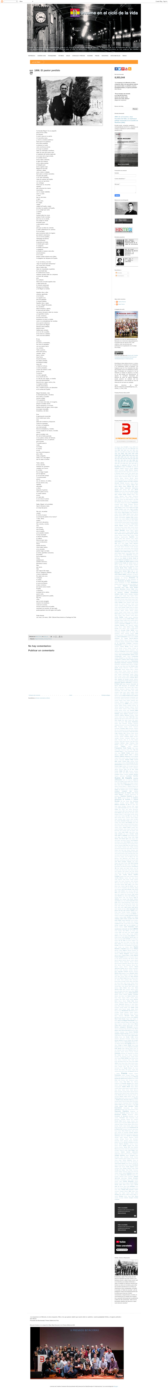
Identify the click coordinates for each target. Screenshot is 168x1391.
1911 (119, 450)
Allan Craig (130, 489)
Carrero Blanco (134, 615)
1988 (135, 463)
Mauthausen (125, 1010)
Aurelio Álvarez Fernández (123, 546)
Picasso (130, 1068)
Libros (135, 929)
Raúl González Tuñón (131, 1106)
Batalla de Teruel (134, 561)
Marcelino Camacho (123, 971)
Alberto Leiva (131, 476)
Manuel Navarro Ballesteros (121, 963)
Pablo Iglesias (118, 1048)
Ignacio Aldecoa (126, 797)
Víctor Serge (118, 1189)
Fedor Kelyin (125, 716)
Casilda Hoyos (126, 620)
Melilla (121, 1014)
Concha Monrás (118, 648)
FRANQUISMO (52, 55)
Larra (133, 917)
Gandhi (132, 756)
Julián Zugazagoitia (130, 908)
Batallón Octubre (118, 566)
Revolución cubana (133, 1114)
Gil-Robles (135, 767)
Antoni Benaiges (118, 520)
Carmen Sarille (131, 613)
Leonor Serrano (134, 920)
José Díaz (125, 845)
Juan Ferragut (118, 889)
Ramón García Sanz (133, 1096)
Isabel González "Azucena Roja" (126, 806)
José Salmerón (118, 871)
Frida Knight (117, 749)
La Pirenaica (121, 915)
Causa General (134, 623)
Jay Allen (127, 815)
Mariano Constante (133, 994)
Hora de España (126, 793)
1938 (123, 455)
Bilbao (129, 571)
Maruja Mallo (130, 1001)
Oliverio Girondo (120, 1043)
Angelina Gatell (129, 517)
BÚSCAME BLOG (115, 55)
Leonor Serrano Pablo (120, 922)
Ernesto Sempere (127, 705)
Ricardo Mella (118, 1121)
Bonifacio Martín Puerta (120, 584)
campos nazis (119, 594)
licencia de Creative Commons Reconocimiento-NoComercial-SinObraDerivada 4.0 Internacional (126, 357)
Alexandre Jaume (129, 483)
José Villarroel (118, 873)
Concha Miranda (134, 646)
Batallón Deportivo (133, 564)
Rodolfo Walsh (130, 1125)
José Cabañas (134, 842)
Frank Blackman (133, 746)
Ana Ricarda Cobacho (120, 502)
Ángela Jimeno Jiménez (124, 515)
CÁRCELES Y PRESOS (78, 55)
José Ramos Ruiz (123, 869)
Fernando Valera (124, 728)
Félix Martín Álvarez (127, 720)
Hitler (130, 791)
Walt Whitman (122, 1194)
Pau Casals (118, 1055)
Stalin (136, 1150)
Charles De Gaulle (130, 631)
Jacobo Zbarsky (118, 811)
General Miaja (129, 759)
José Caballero (127, 842)
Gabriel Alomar (131, 751)
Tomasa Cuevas (127, 1168)
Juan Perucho (129, 897)
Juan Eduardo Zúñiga (132, 887)
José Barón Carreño (125, 840)
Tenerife (131, 1157)
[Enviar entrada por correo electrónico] (51, 636)
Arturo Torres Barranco (131, 543)
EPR (126, 703)
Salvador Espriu (119, 1137)
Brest (131, 584)
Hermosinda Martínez (133, 788)
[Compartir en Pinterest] (62, 637)
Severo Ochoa (118, 1145)
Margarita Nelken (134, 973)
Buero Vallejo (125, 587)
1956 (129, 458)
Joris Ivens (126, 833)
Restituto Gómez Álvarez (132, 1112)
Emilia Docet (131, 690)
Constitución (122, 651)
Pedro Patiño (131, 1059)
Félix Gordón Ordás (133, 718)
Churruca (125, 635)
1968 (116, 461)
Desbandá (135, 662)
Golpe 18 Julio (123, 771)
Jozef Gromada (134, 881)
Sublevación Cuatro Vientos (121, 1153)
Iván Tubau (122, 809)
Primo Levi (117, 1080)
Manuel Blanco (118, 955)
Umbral (124, 1173)
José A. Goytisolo (122, 835)
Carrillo (116, 617)
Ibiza (116, 797)
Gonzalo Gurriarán (133, 771)
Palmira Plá (135, 1050)
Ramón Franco (123, 1096)
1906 (131, 448)
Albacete (133, 474)
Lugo (134, 937)
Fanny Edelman (124, 713)
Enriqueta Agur (134, 700)
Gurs (119, 781)
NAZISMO (90, 55)
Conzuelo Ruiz (122, 653)
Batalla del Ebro (118, 563)
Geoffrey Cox (125, 766)
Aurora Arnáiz (127, 548)
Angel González (134, 509)
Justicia (132, 910)
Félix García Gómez (124, 718)
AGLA (124, 471)
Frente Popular (127, 748)
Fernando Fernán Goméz (125, 726)
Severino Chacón (134, 1143)
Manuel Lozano (130, 960)
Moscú (136, 1028)
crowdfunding (135, 656)
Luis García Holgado (131, 940)
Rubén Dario (120, 1134)
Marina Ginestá (131, 996)
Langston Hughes (119, 917)
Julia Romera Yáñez (130, 905)
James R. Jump (123, 814)
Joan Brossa (122, 822)
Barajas (116, 554)
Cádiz (132, 589)
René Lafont (135, 1109)
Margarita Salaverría (128, 974)
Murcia (123, 1030)
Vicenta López (118, 1181)
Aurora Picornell (134, 548)
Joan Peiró (135, 822)
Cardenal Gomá (124, 597)
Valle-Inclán (117, 1178)
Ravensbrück (118, 1108)
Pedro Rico (126, 1061)
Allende (136, 489)
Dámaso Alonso (120, 661)
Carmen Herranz (129, 610)
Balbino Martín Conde (123, 553)
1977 (118, 463)
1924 (126, 451)
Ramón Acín (121, 1094)
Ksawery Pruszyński (131, 912)
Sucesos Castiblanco (133, 1153)
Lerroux (116, 925)
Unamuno (129, 1173)
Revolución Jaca (123, 1117)
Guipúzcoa (135, 779)
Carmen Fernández (129, 609)
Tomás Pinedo (121, 1166)
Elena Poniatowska (119, 687)
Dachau (136, 659)
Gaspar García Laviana (120, 758)
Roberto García (131, 1124)
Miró (137, 1025)
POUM (116, 1076)
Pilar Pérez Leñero (123, 1071)
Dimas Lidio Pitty (126, 666)
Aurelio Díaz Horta (119, 548)
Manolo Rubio (120, 952)
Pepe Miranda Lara (127, 1064)
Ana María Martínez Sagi (130, 499)
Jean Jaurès (133, 815)
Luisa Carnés (118, 947)
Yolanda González (119, 1197)
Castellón (121, 622)
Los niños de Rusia (122, 935)
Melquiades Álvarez (128, 1014)
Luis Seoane (135, 945)
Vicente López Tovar (120, 1184)
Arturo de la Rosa (126, 541)
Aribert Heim (122, 538)
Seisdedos (126, 1143)
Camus (126, 594)
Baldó (130, 553)
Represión (118, 1111)
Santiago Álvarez (124, 1139)
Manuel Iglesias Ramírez (120, 960)
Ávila (122, 551)
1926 (131, 451)
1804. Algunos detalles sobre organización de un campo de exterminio (131, 242)
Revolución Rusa (134, 1117)
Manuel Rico (135, 965)
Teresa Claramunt (127, 1160)
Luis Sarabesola (128, 945)
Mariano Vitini (118, 996)
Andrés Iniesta (125, 507)
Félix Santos (128, 721)
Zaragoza (131, 1197)
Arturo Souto (121, 543)
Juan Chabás (121, 886)
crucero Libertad (119, 658)
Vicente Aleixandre (128, 1181)
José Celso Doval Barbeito (121, 843)
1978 (121, 463)
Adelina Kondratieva (119, 470)
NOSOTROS (105, 55)
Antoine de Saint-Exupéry (132, 519)
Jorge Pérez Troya (133, 832)
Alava (129, 474)
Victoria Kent (124, 1189)
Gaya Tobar (128, 758)
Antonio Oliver (118, 532)
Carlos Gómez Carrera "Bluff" (131, 599)
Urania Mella (135, 1173)
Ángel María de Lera (126, 510)
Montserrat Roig (123, 1028)
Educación (117, 682)
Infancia (117, 804)
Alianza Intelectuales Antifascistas (129, 488)
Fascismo (131, 713)
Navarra (131, 1032)
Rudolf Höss (135, 1134)
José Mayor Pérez (126, 864)
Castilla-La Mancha (128, 622)
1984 (130, 463)
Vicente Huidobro (134, 1183)
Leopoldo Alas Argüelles (132, 922)
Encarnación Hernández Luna (131, 697)
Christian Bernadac (119, 635)
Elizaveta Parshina (130, 689)
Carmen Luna (130, 612)
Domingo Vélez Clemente (132, 672)
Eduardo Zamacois (133, 680)
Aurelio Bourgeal (134, 546)
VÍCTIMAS (61, 55)
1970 (121, 461)
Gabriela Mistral (124, 754)
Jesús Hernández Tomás (123, 820)
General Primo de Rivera (120, 763)
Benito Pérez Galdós (126, 568)
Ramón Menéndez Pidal (125, 1099)
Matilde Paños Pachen (120, 1009)
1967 (137, 460)
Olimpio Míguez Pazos (129, 1041)
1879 (137, 447)
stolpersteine (135, 1152)
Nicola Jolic (122, 1037)
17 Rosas (130, 447)
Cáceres (128, 589)
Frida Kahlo (135, 748)
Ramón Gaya (118, 1098)
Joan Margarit (128, 822)
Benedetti (117, 568)
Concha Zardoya (127, 648)
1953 (121, 458)
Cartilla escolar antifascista (131, 617)
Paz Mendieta (123, 1056)
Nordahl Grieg (134, 1038)
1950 (137, 457)
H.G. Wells (117, 783)
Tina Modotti (135, 1165)
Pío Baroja (130, 1071)
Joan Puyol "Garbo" (119, 824)
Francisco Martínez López (122, 743)
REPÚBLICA (31, 55)
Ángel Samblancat (134, 512)
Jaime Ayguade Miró (130, 811)
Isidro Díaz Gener (131, 807)
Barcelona (129, 555)
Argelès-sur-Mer (124, 537)
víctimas (132, 1186)
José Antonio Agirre (123, 838)
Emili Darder (124, 690)
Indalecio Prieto (134, 802)
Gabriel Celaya (125, 753)
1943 (116, 457)
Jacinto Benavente (133, 809)
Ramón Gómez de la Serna (127, 1098)
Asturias (126, 545)
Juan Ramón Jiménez (132, 899)
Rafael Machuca (134, 1090)
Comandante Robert (129, 641)
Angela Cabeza (118, 514)
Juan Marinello (118, 895)
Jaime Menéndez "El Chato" (128, 812)
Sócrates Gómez (121, 1148)
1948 (131, 457)
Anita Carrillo (122, 519)
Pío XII (134, 1071)
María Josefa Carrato (119, 984)
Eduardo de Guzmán (123, 679)
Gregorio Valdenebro (120, 776)
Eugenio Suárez (127, 708)
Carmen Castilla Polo (129, 605)
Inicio (70, 695)
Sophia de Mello (124, 1150)
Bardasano (135, 554)
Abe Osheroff (135, 466)
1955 (126, 458)
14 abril (125, 447)
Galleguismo (127, 756)
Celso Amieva (126, 626)
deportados (118, 663)
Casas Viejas (130, 618)
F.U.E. (122, 712)
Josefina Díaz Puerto (125, 876)
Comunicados (118, 645)
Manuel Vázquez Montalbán (131, 968)
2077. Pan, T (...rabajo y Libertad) (129, 260)
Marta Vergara (121, 997)
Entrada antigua (106, 695)
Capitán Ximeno (134, 595)
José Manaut (132, 858)
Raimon (124, 1093)
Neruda (46, 638)
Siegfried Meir (130, 1145)
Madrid (136, 947)
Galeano (117, 756)
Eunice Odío (126, 710)
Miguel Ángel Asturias (120, 1018)
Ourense (117, 1046)
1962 (122, 460)
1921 (118, 451)
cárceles (117, 597)
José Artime (117, 840)
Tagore (127, 1155)
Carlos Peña (135, 600)
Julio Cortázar (126, 910)
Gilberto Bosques (119, 769)
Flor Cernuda (127, 730)
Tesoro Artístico (121, 1163)
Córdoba (135, 653)
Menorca (136, 1014)
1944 (119, 457)
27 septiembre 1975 (125, 465)
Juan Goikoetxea (122, 892)
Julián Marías (134, 907)
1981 (127, 463)
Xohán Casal (127, 1196)
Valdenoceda (123, 1174)
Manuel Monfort (134, 961)
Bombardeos (134, 582)
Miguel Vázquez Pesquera (121, 1023)
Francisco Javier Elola (120, 741)
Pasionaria (117, 1053)
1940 (130, 455)
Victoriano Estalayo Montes (121, 1191)
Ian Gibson (135, 796)
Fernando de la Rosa (125, 725)
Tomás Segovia (130, 1166)
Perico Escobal (118, 1066)
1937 (119, 455)
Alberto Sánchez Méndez (126, 478)
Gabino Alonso (122, 301)
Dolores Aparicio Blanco (128, 669)
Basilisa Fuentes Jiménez (129, 556)
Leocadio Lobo (131, 918)
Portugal (128, 1075)
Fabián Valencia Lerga (129, 712)
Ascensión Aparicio (119, 545)
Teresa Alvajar (118, 1160)
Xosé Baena (135, 1196)
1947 (128, 457)
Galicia (122, 756)
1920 (116, 451)
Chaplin (123, 631)
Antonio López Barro (133, 528)
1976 (116, 463)
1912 (122, 450)
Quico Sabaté (134, 1083)
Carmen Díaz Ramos (119, 609)
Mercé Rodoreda (119, 1015)
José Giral (121, 850)
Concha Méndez (124, 646)
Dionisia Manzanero (124, 667)
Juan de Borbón (129, 886)
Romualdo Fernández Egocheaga (130, 1129)
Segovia (121, 1143)
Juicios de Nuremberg (123, 904)
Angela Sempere (134, 515)
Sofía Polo (127, 1148)
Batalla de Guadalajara (124, 559)
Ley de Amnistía (131, 925)
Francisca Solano (134, 734)
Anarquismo (135, 502)
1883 (116, 448)
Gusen (122, 781)
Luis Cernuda (126, 939)
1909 (137, 448)
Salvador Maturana (128, 1137)
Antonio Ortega (126, 532)
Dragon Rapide (122, 676)
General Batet (135, 758)
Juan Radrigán (123, 899)
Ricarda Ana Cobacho (132, 1119)
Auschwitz (117, 550)
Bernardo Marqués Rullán (132, 569)
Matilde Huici (127, 1007)
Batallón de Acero (123, 564)
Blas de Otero (131, 572)
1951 (116, 458)
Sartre (121, 1140)
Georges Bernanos (133, 766)
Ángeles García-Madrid (120, 517)
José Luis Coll (123, 855)
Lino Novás (132, 930)
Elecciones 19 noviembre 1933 (130, 685)
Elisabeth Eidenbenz (120, 689)
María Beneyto (134, 976)
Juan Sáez (123, 900)
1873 (134, 447)
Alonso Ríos (122, 491)
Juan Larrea (135, 894)
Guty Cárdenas (134, 781)
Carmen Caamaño (119, 605)
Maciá (131, 947)
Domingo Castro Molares (120, 672)
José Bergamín (134, 840)
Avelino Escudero (130, 550)
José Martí (119, 864)
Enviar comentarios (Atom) (43, 698)
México (136, 1017)
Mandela (129, 950)
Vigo (130, 1191)
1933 (129, 453)
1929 (116, 453)
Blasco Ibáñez (122, 574)
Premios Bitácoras (129, 1076)
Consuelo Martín (129, 651)
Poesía (50, 638)
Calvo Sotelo (121, 590)
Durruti (136, 676)
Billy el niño (134, 571)
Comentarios (120, 275)
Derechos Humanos (126, 663)
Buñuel (131, 587)
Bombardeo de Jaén (125, 579)
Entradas (119, 273)
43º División (133, 465)
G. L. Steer (124, 751)
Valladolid (136, 1176)
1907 (134, 448)
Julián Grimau (127, 907)
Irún (131, 804)
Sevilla (124, 1145)
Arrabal (116, 540)
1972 (127, 461)
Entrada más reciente (34, 695)
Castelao (117, 622)
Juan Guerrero (128, 894)
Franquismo (118, 748)
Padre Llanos (125, 1050)
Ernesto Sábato (118, 705)
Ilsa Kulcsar (126, 801)
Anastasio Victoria (119, 505)
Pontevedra (118, 1075)
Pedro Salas (132, 1061)
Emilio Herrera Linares (128, 693)
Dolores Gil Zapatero (132, 671)
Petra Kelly (126, 1066)
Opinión (129, 1043)
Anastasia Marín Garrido (121, 504)
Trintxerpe (125, 1171)
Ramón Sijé (131, 1103)
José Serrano (125, 871)
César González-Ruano (132, 628)
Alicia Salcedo (123, 489)
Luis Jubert (126, 942)
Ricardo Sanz (134, 1121)
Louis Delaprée (131, 935)
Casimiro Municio (134, 620)
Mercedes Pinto (118, 1017)
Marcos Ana (118, 973)
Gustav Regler (127, 781)
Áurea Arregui (131, 545)
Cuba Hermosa (134, 658)
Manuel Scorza (119, 966)
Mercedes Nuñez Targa (131, 1015)
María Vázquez (125, 992)
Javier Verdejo (121, 815)
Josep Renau (126, 879)
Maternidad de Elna (129, 1005)
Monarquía (130, 1027)
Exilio (136, 710)
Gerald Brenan (118, 767)
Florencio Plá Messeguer (123, 731)
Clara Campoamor (122, 636)
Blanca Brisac (124, 572)
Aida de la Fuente (123, 474)
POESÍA (97, 55)
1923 (123, 451)
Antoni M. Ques (127, 520)
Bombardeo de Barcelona (132, 576)
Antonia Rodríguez (126, 523)
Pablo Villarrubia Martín (127, 1048)
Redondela (117, 1109)
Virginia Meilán (134, 1192)
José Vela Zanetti (133, 871)
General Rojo (118, 764)
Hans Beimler (123, 783)
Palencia (130, 1050)
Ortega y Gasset (122, 1045)
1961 (119, 460)
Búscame (117, 589)
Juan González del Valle (132, 892)
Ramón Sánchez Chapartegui (121, 1103)
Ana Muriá (124, 501)
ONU (126, 1043)
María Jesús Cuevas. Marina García (129, 983)
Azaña (125, 551)
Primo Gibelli (135, 1078)
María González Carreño (124, 981)
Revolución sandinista (120, 1119)
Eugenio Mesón (118, 708)
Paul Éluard (125, 1055)
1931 (122, 453)
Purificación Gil (118, 1083)
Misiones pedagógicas (120, 1027)
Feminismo (135, 722)
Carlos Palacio (129, 600)
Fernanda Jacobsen (127, 723)
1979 (124, 463)
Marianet (125, 994)
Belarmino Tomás (134, 566)
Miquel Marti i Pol (131, 1025)
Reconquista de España (131, 1107)
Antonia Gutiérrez (134, 522)
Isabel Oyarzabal (122, 807)
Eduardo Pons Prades (123, 680)
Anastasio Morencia (133, 504)
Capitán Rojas (126, 595)
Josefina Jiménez (134, 876)
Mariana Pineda (118, 994)
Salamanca (117, 1135)
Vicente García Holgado (124, 1183)
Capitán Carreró (118, 595)
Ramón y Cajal (131, 1104)
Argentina (131, 537)
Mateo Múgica (121, 1005)
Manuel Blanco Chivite (127, 955)
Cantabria (135, 594)
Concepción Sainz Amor (128, 644)
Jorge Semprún (118, 833)
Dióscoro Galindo (134, 667)
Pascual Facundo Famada (131, 1051)
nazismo (117, 1033)
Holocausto (118, 793)
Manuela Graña (118, 969)
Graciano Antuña (134, 772)
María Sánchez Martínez (129, 989)
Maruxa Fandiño (128, 1002)
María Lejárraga (128, 984)
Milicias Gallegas (122, 1025)
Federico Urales (118, 716)
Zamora (126, 1197)
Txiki (137, 1171)
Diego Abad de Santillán (132, 664)
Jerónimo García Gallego (132, 817)
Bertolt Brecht (118, 571)
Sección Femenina (128, 1142)
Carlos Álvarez (131, 597)
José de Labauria (119, 845)
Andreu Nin (132, 507)
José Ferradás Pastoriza (120, 846)
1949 (134, 457)
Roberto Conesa (123, 1124)
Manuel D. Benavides (129, 956)
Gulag (116, 781)
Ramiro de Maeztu (130, 1093)
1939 (127, 455)
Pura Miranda (134, 1081)
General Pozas (134, 761)
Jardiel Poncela (130, 814)
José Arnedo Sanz (133, 838)
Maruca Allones (122, 1001)
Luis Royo (121, 945)
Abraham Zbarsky (129, 468)
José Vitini (124, 873)
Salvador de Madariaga (132, 1135)
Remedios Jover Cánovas (126, 1109)
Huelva (116, 794)
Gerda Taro (125, 767)
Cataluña (127, 623)
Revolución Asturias (120, 1114)
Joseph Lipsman (134, 879)
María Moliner (123, 987)
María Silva (122, 991)
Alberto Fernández (123, 476)
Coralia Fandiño (129, 653)
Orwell (129, 1045)
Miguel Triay (135, 1022)
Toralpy (133, 1168)
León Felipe (118, 920)
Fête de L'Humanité (119, 730)
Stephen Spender (125, 1152)
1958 (134, 458)
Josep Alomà (135, 878)
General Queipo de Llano (132, 763)
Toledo (116, 1166)
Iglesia (119, 797)
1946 (125, 457)
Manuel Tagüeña (128, 966)
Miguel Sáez (129, 1022)
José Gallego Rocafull (132, 846)
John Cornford (123, 830)
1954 (123, 458)
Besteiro (125, 571)
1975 (136, 462)
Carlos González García (120, 600)
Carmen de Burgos (133, 607)
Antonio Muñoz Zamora (132, 530)
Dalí (115, 661)
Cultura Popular (130, 659)
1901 (123, 448)
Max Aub (131, 1010)
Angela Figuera (126, 514)
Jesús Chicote (126, 819)
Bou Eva (128, 584)
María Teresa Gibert (130, 991)
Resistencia (122, 1112)
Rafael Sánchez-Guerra (132, 1091)
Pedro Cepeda (130, 1056)
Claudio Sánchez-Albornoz (131, 638)
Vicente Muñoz (130, 1184)
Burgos (136, 587)
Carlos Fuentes (121, 599)
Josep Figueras (118, 879)
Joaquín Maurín (127, 827)
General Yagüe (118, 766)
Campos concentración (131, 592)
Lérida (136, 923)
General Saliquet (126, 764)
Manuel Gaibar (134, 958)
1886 (118, 448)
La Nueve (133, 913)
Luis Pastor (132, 942)
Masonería (121, 1004)
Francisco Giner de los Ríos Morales (128, 739)
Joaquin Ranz (134, 827)
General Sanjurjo (134, 764)
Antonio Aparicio (119, 525)
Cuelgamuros (118, 659)
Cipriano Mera (131, 635)
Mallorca (125, 950)
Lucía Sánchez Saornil (127, 937)
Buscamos (122, 589)
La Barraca (122, 913)
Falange (117, 713)
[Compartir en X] (58, 637)
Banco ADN (135, 553)
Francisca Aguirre (124, 734)
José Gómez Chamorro (129, 850)
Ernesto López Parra (133, 703)
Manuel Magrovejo (124, 961)
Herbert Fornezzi (118, 786)
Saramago (117, 1140)
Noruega (125, 1040)
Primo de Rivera (128, 1078)
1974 (133, 461)
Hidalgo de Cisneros (120, 789)
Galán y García (133, 754)
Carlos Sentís (135, 602)
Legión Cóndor (123, 918)
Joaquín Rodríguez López (120, 829)
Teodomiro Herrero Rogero (124, 1158)
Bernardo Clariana (122, 569)
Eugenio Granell (134, 707)
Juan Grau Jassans (119, 894)
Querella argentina (126, 1083)
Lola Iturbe (124, 932)
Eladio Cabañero (127, 684)
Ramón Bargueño (128, 1094)
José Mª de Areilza (119, 856)
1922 (121, 451)
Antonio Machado (120, 530)
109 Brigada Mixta (119, 447)
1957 (131, 458)
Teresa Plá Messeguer (132, 1161)
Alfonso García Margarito (124, 484)
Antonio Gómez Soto (123, 528)
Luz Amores (126, 947)
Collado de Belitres (119, 640)
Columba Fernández (133, 640)
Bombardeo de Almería (120, 576)
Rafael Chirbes (122, 1088)
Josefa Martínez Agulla (132, 873)
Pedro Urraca (121, 1063)
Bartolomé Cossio (119, 556)
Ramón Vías (125, 1104)
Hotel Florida (135, 792)
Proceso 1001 (124, 1080)
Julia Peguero (121, 905)
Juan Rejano (118, 900)
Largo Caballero (127, 917)
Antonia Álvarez (126, 522)
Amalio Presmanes (133, 496)
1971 (124, 461)
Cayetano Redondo (119, 625)
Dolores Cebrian (122, 671)
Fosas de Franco (134, 731)
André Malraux (118, 507)
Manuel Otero (131, 963)
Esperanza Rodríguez (124, 707)
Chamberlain (117, 631)
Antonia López (118, 523)
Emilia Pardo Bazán (125, 692)
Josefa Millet (118, 874)
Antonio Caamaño (128, 525)
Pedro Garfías (124, 1058)
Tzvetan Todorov (118, 1173)
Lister (120, 932)
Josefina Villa (127, 878)
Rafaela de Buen (118, 1093)
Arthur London (129, 540)
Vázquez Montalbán (133, 1178)
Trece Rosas (129, 1170)
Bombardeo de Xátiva (124, 582)
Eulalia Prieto (135, 708)
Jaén (123, 811)
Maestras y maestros (120, 948)
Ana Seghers (128, 502)
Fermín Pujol (118, 723)
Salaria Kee (123, 1135)
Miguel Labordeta (121, 1022)
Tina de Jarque (128, 1165)
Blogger (116, 1386)
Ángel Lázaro (118, 510)
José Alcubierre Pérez (133, 835)
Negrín (122, 1033)
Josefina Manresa (119, 878)
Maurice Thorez (118, 1010)
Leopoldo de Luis (119, 923)
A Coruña (128, 466)
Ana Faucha (120, 499)
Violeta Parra (135, 1191)
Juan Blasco (135, 882)
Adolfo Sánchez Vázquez (131, 470)
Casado (116, 618)
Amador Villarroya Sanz (121, 496)
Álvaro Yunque (134, 491)
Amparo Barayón (130, 497)
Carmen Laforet (122, 612)
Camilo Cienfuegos (128, 590)
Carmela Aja (118, 604)
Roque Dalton (118, 1130)
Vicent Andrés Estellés (132, 1179)
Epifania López (121, 703)
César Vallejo (130, 630)
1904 (129, 448)
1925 (129, 451)
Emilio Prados (126, 695)
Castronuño (122, 623)
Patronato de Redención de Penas (129, 1053)
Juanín (119, 902)
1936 (116, 455)
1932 (126, 453)
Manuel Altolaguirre (124, 953)
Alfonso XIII (130, 486)
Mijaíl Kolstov (131, 1023)
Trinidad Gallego (118, 1171)
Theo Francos (129, 1163)
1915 (131, 450)
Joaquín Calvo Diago (123, 825)
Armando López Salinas (132, 538)
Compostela (135, 643)
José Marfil (135, 860)
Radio (128, 1085)
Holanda (136, 791)
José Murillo (120, 868)
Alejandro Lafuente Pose (124, 481)
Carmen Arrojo (134, 604)
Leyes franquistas (129, 926)
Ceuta (136, 630)
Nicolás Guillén (130, 1037)
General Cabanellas (119, 759)
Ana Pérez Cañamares (132, 501)
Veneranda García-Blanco (121, 1179)
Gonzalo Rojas (118, 772)
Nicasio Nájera (128, 1035)
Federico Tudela (134, 715)
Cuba (129, 658)
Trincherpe (135, 1170)
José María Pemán (122, 863)
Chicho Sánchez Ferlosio (127, 633)
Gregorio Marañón (133, 774)
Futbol (120, 751)
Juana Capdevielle (130, 900)
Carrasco (128, 615)
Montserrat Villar (130, 1028)
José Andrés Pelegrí (126, 837)
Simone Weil (127, 1147)
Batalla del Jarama (127, 563)
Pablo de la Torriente (133, 1046)
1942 (136, 455)
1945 (122, 457)
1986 (132, 463)
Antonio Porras (121, 533)
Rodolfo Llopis (122, 1125)
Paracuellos (117, 1051)
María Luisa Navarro (123, 986)
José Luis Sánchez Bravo (132, 855)
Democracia (135, 661)
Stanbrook (117, 1152)
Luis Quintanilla (132, 943)
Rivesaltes (124, 1122)
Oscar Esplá (135, 1045)
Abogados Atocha (119, 468)
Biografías (117, 572)
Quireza (125, 1085)
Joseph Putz (118, 881)
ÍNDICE (125, 55)
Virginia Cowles (126, 1192)
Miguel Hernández (39, 638)
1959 (137, 458)
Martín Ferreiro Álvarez (127, 999)
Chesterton (117, 633)
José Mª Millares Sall (130, 856)
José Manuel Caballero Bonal (126, 860)
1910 (116, 450)
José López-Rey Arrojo (130, 853)
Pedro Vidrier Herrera (129, 1063)
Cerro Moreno (122, 628)
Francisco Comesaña (125, 738)
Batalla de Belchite (127, 558)
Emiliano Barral (134, 692)
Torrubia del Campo (120, 1170)
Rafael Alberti (126, 1086)
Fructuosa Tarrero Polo (126, 749)
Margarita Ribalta (119, 974)
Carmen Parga (124, 613)
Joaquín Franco (118, 827)
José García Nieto (128, 848)
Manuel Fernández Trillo (124, 958)
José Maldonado (124, 858)
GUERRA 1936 (42, 55)
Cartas (121, 617)
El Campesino (134, 682)
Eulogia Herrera (118, 710)
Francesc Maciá (130, 733)
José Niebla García (128, 868)
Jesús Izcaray (133, 820)
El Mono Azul (118, 684)
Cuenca (124, 659)
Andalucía (126, 505)
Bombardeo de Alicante (132, 574)
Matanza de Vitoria (129, 1004)
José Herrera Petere (127, 851)
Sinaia (132, 1147)
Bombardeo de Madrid (124, 581)
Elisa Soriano (135, 687)
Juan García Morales (126, 889)
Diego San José (118, 666)
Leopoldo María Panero (129, 923)
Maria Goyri (132, 981)
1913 (125, 450)
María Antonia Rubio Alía (124, 976)
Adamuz (136, 468)
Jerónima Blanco (121, 817)
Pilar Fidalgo (122, 1069)
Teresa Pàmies (123, 1161)
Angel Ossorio (134, 510)
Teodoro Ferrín (134, 1158)
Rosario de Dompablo (123, 1132)
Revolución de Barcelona (121, 1116)
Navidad (135, 1032)
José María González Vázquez (123, 861)
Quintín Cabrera (118, 1085)
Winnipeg (121, 1196)
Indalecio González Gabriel (122, 802)
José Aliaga (117, 837)
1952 (118, 458)
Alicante (116, 489)
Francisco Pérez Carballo (126, 744)
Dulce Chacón (130, 676)
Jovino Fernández (125, 881)
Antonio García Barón (125, 527)
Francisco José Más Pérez (131, 741)
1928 (137, 451)
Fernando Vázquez (133, 728)
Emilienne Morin (118, 693)
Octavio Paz (131, 1040)
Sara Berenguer (134, 1139)
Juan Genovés (129, 891)
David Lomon (128, 661)
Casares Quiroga (123, 618)
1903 (126, 448)
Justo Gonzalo (121, 912)
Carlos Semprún (127, 602)
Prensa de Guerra (119, 1078)
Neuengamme (132, 1033)
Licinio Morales (118, 930)
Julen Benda (132, 904)
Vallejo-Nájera (124, 1178)
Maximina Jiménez (128, 1012)
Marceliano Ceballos (128, 969)
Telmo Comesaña (124, 1157)
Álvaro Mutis (128, 491)
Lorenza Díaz (118, 934)
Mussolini (127, 1030)
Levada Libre (122, 925)
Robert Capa (131, 1122)
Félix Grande (118, 720)
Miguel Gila (120, 1020)
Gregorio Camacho (123, 774)
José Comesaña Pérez (132, 843)
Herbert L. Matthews (127, 786)
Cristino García (126, 656)
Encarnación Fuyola (119, 697)
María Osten (131, 987)
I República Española (126, 796)
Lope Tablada (131, 932)
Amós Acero (122, 497)
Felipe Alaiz (132, 716)
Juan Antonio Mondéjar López (124, 882)
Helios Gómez (121, 784)
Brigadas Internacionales (130, 585)
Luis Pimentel (125, 943)
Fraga (116, 733)
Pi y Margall (123, 1068)
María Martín (132, 986)
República (126, 1111)
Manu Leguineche (128, 952)
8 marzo (123, 466)
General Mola (126, 761)
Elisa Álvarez (128, 687)
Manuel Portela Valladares (124, 965)
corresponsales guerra (128, 654)
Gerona (131, 767)
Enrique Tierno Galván (124, 700)
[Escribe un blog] (56, 637)
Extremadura (117, 712)
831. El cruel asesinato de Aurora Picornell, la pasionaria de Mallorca (131, 252)
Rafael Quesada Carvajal (120, 1091)
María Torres (121, 304)
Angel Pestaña (125, 512)
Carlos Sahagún (119, 602)
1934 (133, 453)
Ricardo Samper (126, 1121)
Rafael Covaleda (129, 1088)
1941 (133, 455)
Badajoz (129, 551)
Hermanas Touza (124, 788)
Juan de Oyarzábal (122, 887)
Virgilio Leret (118, 1192)
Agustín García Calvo (126, 473)
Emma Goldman (134, 695)
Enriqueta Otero (129, 702)
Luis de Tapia (121, 940)
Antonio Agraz (134, 523)
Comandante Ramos (119, 641)
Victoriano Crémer (133, 1189)
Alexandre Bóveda (119, 483)
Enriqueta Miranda (119, 702)
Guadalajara (129, 776)
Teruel (116, 1163)
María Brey (117, 978)
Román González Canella (124, 1127)
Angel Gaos (126, 509)
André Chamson (134, 505)
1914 (128, 450)
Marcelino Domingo (133, 971)
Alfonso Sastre (122, 486)
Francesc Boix (122, 733)
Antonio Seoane (118, 535)
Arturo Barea (118, 541)
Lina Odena (126, 930)
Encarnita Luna (128, 698)
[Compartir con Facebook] (60, 637)
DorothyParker (126, 674)
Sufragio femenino (120, 1155)
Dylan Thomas (118, 677)
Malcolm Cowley (118, 950)
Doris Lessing (118, 674)
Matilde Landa (134, 1007)
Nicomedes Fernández (125, 1038)
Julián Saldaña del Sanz (120, 908)
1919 (137, 450)
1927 (134, 451)
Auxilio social (123, 550)
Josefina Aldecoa (127, 874)
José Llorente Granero (120, 853)
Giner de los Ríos (129, 769)
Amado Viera (134, 494)
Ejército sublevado (126, 682)
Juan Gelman (121, 891)
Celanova (131, 625)
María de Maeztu (131, 978)
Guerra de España (123, 778)
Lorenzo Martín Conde (127, 934)
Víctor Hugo (120, 1188)
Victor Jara (126, 1188)
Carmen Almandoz (125, 604)
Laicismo (136, 915)
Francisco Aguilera (119, 736)
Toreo (136, 1168)
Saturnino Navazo (128, 1140)
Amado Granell (127, 494)
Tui (135, 1171)
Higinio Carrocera (129, 789)
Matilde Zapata (130, 1009)
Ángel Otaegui (118, 512)
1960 (116, 460)
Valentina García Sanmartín (126, 1176)
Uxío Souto (117, 1174)
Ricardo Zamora (118, 1122)
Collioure (126, 640)
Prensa (136, 1077)
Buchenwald (117, 587)
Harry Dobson (130, 783)
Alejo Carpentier (134, 481)
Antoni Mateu (135, 520)
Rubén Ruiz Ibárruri (127, 1134)
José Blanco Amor (119, 842)
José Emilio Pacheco (133, 845)
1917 (134, 450)
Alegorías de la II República (126, 479)
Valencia (129, 1174)
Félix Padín (121, 721)
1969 (119, 461)
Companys (129, 643)
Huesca (121, 794)
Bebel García (126, 566)
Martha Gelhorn (130, 997)
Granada (117, 774)
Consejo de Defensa (124, 649)
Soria (129, 1150)
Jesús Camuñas (118, 819)
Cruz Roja (125, 658)
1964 (127, 460)
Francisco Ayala (128, 736)
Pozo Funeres (121, 1076)
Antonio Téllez (126, 535)
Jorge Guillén (125, 832)
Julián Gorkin (121, 907)
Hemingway (128, 784)
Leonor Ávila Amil (126, 920)
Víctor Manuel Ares (133, 1188)
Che (137, 631)
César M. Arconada (120, 630)
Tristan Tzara (131, 1171)
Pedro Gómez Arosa (133, 1058)
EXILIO (68, 55)
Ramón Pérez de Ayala (124, 1101)
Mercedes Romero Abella (128, 1017)
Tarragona (132, 1155)
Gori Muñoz (126, 772)
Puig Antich (127, 1081)
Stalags (133, 1150)
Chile (136, 633)
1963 (124, 460)
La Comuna (128, 913)
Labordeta (131, 915)
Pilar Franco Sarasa (130, 1069)
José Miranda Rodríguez (125, 866)
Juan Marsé (125, 895)
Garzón (136, 756)
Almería (117, 491)
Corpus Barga (118, 654)
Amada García (118, 492)
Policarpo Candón (133, 1073)
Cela (127, 625)
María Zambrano (133, 993)
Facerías (136, 712)
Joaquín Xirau (130, 829)
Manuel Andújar (134, 953)
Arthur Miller (135, 540)
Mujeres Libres (118, 1030)
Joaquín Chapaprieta (133, 825)
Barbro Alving (122, 554)
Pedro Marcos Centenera (121, 1059)
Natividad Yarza (124, 1032)
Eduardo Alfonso (126, 677)
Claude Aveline (130, 636)
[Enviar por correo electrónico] (54, 637)
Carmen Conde (125, 607)
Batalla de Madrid (124, 561)
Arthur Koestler (121, 540)
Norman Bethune (119, 1040)
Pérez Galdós (135, 1064)
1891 (121, 448)
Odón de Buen (120, 1041)
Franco (123, 746)
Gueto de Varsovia (127, 779)
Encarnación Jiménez (119, 698)
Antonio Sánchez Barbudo (131, 533)
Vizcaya (117, 1194)
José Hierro (135, 851)
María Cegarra (123, 978)
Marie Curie (124, 996)
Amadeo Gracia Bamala (127, 492)
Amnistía (117, 497)
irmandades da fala (125, 804)
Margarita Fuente (125, 973)
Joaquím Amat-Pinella (129, 824)
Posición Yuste (134, 1075)
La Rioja (126, 915)
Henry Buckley (134, 784)
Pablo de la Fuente (123, 1046)
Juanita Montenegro (126, 902)
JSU (116, 882)
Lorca (136, 932)
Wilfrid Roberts (129, 1194)
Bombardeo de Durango (121, 577)
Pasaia (122, 1051)
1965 (130, 460)
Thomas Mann (121, 1165)
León (136, 918)
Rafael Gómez (125, 1090)
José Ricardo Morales (133, 869)
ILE (121, 801)
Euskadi (132, 710)
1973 (130, 462)
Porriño (123, 1075)
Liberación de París (127, 929)
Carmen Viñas (121, 615)
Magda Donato (129, 948)
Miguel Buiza (129, 1018)
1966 (133, 460)
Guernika (135, 776)
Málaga (136, 948)
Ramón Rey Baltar (134, 1101)
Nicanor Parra (121, 1035)
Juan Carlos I (128, 884)
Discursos (118, 669)
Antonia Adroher (118, 522)
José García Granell (119, 848)
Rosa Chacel (125, 1130)
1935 (136, 453)
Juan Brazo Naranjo (119, 884)
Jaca (127, 809)
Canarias (130, 594)
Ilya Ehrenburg (134, 801)
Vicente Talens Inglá (124, 1186)
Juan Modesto (131, 895)
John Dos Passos (131, 830)
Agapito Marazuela (119, 471)
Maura (136, 1009)
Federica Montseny (124, 715)
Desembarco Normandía (120, 664)
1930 (119, 453)
